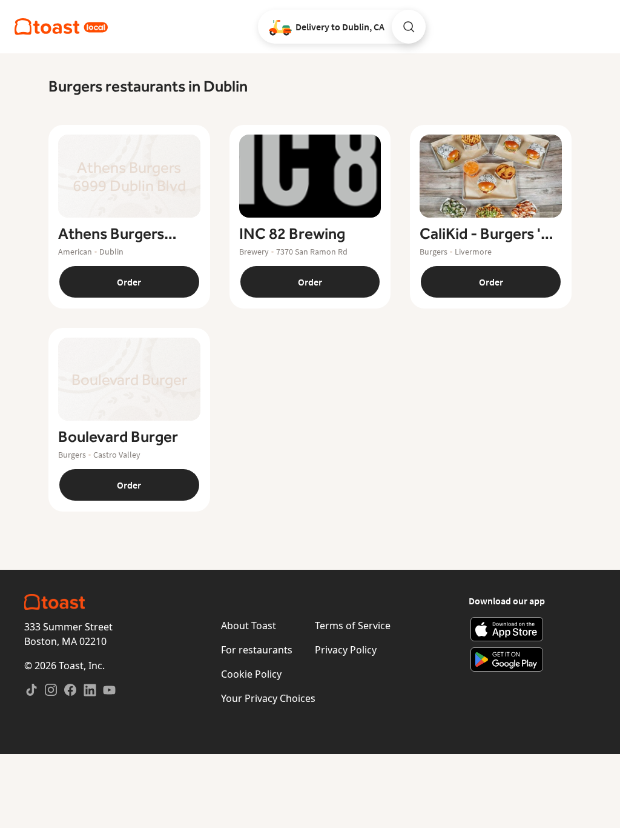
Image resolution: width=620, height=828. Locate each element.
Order (129, 282)
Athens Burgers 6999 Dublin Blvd (115, 234)
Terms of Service (353, 625)
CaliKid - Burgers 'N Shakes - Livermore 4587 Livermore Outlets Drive (486, 234)
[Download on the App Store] (507, 629)
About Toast (248, 625)
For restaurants (256, 649)
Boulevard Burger (118, 437)
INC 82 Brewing (292, 234)
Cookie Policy (251, 674)
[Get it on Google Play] (507, 659)
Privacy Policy (346, 649)
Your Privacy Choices (268, 698)
